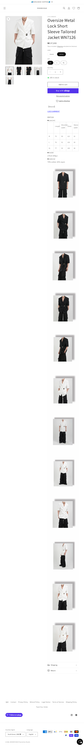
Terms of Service (58, 702)
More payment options (63, 96)
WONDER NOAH (14, 742)
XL (64, 63)
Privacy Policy (23, 702)
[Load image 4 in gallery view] (38, 71)
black (53, 54)
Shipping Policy (71, 702)
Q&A (7, 702)
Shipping (60, 46)
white (61, 54)
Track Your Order (42, 707)
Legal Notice (46, 702)
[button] (4, 8)
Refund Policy (35, 702)
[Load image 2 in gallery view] (19, 71)
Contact (13, 702)
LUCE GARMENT (53, 111)
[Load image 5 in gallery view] (9, 80)
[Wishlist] (73, 8)
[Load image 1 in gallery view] (9, 71)
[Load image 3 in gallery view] (28, 71)
